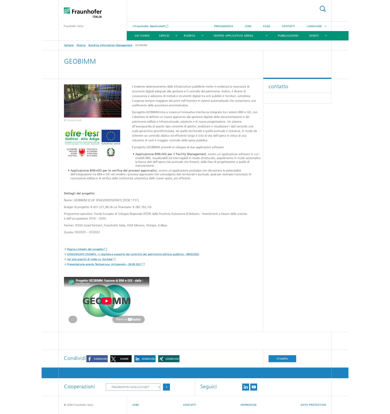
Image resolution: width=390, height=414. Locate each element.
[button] (97, 358)
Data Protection (313, 404)
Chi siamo (142, 35)
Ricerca (189, 35)
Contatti (288, 26)
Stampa (282, 358)
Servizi (164, 35)
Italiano (69, 45)
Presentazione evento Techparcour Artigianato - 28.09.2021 (104, 264)
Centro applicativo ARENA (233, 35)
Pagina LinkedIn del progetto (85, 249)
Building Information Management (110, 45)
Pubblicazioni (288, 35)
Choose (166, 387)
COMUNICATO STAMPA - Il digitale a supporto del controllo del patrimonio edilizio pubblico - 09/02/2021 (133, 254)
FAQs (266, 26)
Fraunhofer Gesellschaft (150, 26)
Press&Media (223, 26)
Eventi (314, 35)
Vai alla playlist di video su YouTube (89, 259)
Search (322, 8)
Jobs (248, 26)
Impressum (248, 404)
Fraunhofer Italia (73, 26)
